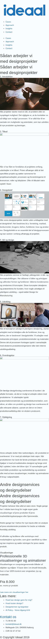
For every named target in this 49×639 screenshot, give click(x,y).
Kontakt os (8, 617)
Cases (8, 22)
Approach (10, 25)
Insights (9, 29)
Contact (9, 32)
